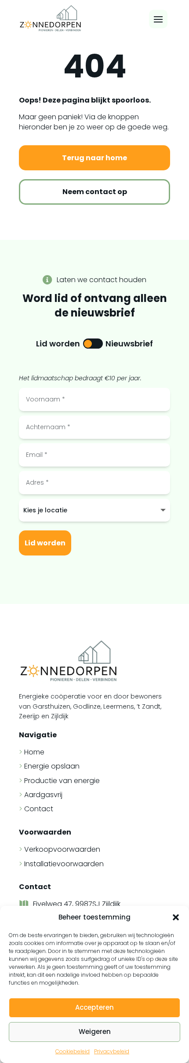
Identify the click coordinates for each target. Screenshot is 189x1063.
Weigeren (95, 1031)
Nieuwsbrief (129, 343)
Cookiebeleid (72, 1051)
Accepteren (94, 1007)
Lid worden (58, 343)
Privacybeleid (111, 1051)
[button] (175, 917)
